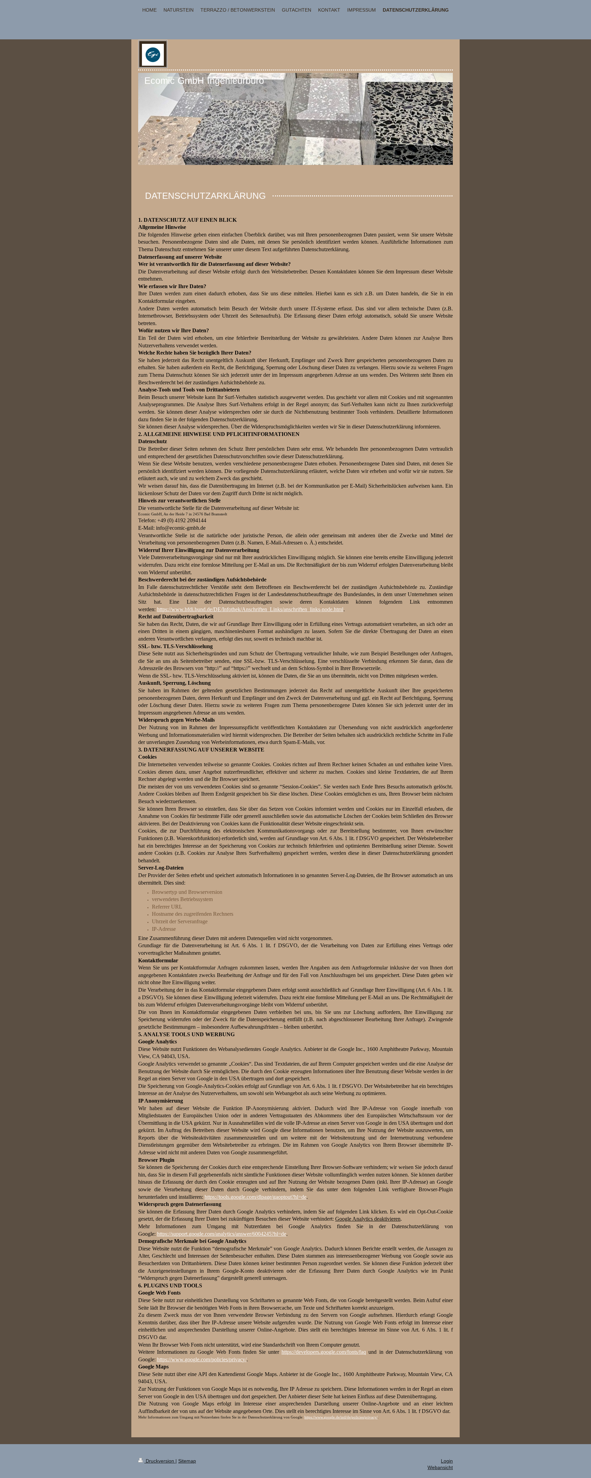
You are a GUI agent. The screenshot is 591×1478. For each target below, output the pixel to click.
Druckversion (159, 1461)
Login (447, 1461)
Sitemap (187, 1461)
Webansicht (440, 1467)
